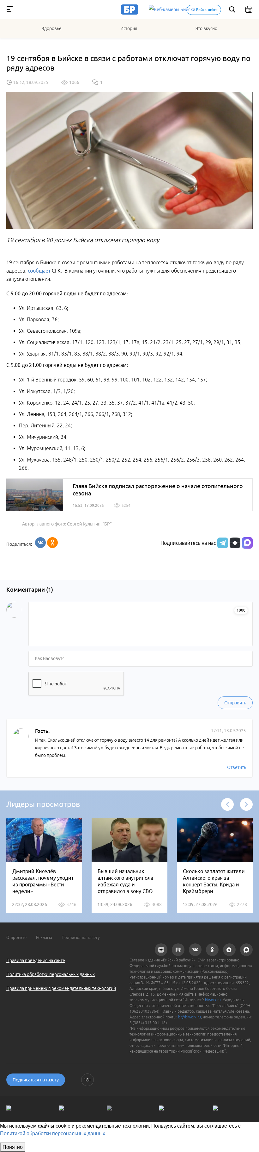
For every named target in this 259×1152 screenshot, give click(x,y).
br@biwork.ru (189, 1017)
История (128, 28)
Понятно (13, 1147)
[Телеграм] (222, 543)
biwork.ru (213, 1000)
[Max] (247, 543)
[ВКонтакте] (40, 542)
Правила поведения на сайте (35, 960)
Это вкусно (206, 28)
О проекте (16, 937)
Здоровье (52, 28)
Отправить (235, 702)
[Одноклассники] (52, 542)
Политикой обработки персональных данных (52, 1133)
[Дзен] (234, 543)
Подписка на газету (81, 937)
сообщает (39, 271)
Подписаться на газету (36, 1079)
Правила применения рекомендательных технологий (61, 988)
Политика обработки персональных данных (50, 974)
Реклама (44, 937)
